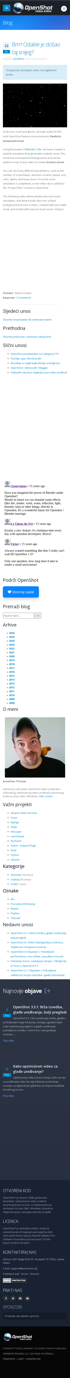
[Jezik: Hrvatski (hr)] (64, 9)
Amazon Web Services (24, 813)
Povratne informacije (23, 904)
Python (15, 855)
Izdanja (15, 879)
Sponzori (12, 1307)
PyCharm (16, 841)
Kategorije (13, 866)
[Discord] (20, 1298)
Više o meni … (47, 796)
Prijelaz (15, 913)
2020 (11, 656)
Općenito (16, 874)
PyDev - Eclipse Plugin (23, 845)
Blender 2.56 (33, 149)
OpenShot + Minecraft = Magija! (29, 368)
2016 (11, 672)
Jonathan (18, 58)
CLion (14, 817)
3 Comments (24, 297)
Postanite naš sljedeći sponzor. (22, 1316)
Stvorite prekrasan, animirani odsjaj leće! (27, 336)
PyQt (13, 850)
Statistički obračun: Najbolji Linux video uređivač (39, 372)
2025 (11, 637)
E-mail (16, 1273)
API (12, 899)
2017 (11, 668)
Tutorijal (15, 918)
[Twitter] (13, 1298)
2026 (11, 633)
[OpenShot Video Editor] (32, 7)
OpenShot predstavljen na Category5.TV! (35, 354)
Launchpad (17, 836)
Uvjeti (21, 1358)
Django (15, 822)
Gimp (14, 827)
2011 (11, 691)
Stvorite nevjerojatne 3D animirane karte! (27, 319)
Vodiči (14, 884)
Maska (15, 908)
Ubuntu (15, 859)
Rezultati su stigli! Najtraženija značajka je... (36, 363)
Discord (34, 1273)
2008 (11, 703)
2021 (11, 652)
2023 (11, 644)
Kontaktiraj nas (19, 1252)
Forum (24, 1273)
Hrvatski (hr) (33, 1358)
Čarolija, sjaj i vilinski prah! (26, 358)
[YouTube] (27, 1298)
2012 (11, 687)
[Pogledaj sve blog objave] (47, 990)
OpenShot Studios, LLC (15, 1353)
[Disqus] (35, 427)
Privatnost (9, 1358)
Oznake (10, 891)
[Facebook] (6, 1298)
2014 (11, 679)
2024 (11, 640)
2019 (11, 660)
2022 (11, 648)
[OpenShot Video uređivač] (17, 1336)
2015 (11, 675)
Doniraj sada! (22, 592)
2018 (11, 664)
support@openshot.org (24, 1268)
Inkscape (16, 831)
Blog (7, 22)
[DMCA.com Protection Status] (14, 1280)
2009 (11, 699)
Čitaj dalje (8, 1040)
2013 (11, 683)
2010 (11, 695)
